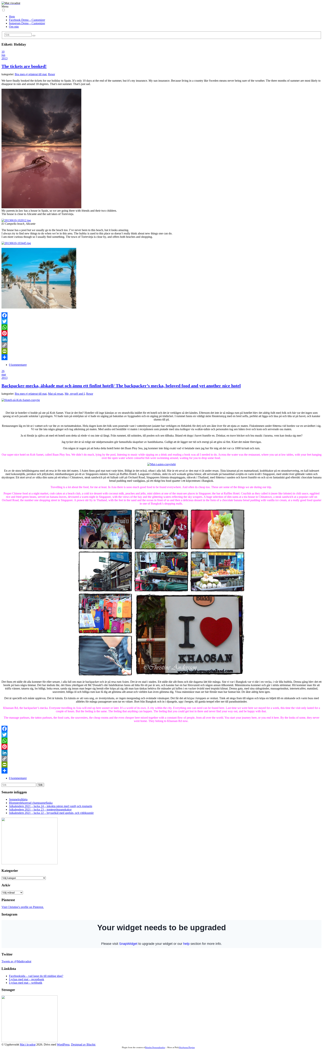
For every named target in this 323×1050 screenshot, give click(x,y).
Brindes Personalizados (155, 1047)
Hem (12, 16)
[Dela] (161, 357)
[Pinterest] (161, 333)
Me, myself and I (75, 393)
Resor (51, 74)
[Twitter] (161, 321)
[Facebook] (161, 315)
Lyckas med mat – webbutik (25, 982)
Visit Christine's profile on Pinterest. (22, 907)
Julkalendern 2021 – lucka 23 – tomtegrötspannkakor (40, 809)
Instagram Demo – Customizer (27, 23)
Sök (40, 784)
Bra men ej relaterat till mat (31, 74)
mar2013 (4, 376)
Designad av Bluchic (83, 1044)
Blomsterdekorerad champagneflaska (31, 802)
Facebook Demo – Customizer (27, 19)
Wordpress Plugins (187, 1047)
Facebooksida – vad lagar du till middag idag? (36, 976)
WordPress (63, 1044)
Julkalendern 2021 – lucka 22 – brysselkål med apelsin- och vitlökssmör (51, 812)
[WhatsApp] (161, 327)
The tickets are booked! (24, 66)
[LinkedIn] (161, 339)
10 (2, 51)
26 (2, 371)
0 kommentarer (18, 364)
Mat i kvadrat (28, 1044)
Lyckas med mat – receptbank (26, 979)
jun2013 (4, 56)
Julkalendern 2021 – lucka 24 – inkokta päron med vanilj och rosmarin (50, 806)
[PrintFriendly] (161, 351)
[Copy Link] (161, 345)
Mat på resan (55, 393)
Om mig (14, 26)
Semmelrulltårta (18, 799)
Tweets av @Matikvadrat (16, 961)
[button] (3, 10)
